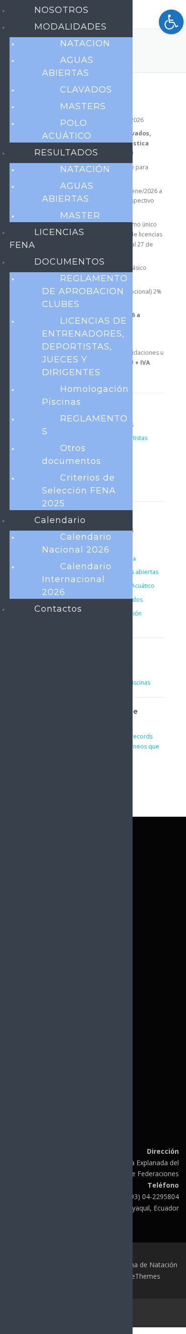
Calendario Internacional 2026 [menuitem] (77, 579)
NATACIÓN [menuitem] (85, 169)
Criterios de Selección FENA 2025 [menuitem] (79, 490)
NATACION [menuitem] (85, 43)
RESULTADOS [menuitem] (66, 152)
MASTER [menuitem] (80, 215)
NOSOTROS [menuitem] (61, 10)
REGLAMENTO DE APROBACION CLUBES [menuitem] (85, 291)
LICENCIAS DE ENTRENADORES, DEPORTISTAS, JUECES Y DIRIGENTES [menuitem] (84, 347)
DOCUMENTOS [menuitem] (69, 262)
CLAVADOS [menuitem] (86, 89)
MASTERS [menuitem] (83, 106)
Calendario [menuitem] (60, 520)
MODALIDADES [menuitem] (70, 26)
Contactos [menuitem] (58, 609)
